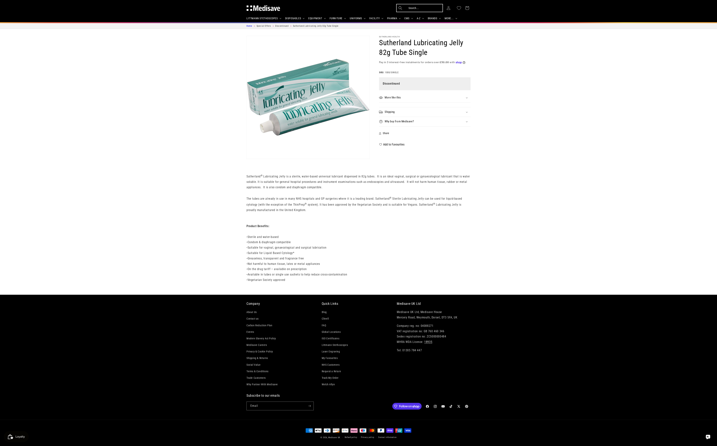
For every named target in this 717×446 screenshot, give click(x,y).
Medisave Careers (256, 344)
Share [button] (386, 133)
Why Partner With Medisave (262, 384)
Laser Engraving (331, 351)
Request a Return (331, 371)
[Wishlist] (459, 8)
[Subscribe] (309, 406)
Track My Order (330, 377)
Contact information (387, 437)
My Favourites (330, 358)
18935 (428, 342)
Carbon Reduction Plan (259, 325)
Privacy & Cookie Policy (259, 351)
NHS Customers (331, 364)
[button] (263, 18)
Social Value (253, 364)
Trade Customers (256, 377)
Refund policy (351, 437)
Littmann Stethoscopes (335, 344)
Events (250, 331)
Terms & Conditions (257, 371)
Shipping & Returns (257, 358)
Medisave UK (334, 437)
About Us (251, 312)
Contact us (252, 318)
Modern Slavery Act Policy (261, 338)
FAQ (324, 325)
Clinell (325, 318)
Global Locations (331, 331)
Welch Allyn (328, 384)
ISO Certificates (330, 338)
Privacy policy (367, 437)
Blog (324, 312)
